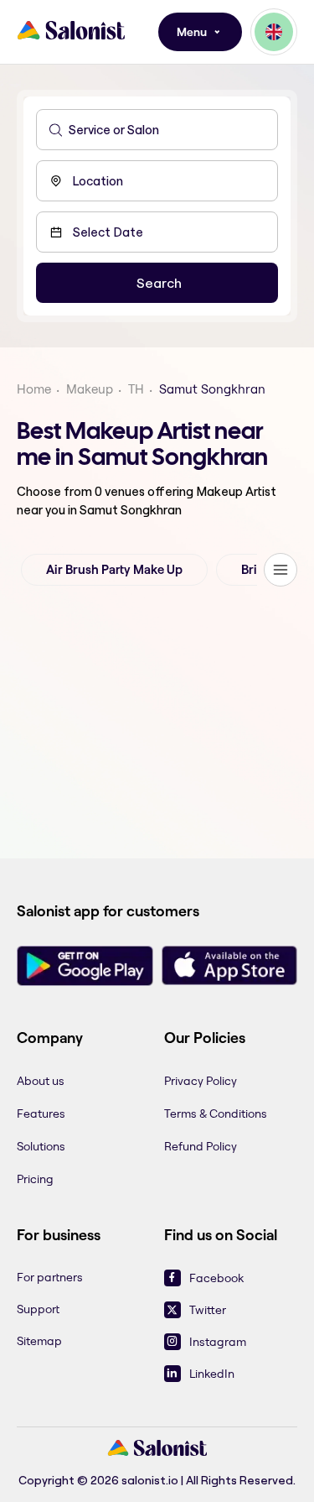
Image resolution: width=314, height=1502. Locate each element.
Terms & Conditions (215, 1113)
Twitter (207, 1309)
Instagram (217, 1341)
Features (41, 1113)
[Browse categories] (280, 570)
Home (34, 389)
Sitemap (39, 1340)
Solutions (41, 1146)
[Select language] (273, 31)
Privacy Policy (200, 1080)
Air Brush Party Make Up (114, 569)
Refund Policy (200, 1146)
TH (136, 389)
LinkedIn (211, 1373)
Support (38, 1309)
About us (40, 1080)
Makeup (89, 389)
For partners (50, 1277)
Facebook (216, 1278)
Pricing (35, 1178)
